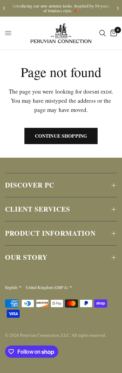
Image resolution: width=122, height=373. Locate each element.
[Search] (102, 33)
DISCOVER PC (29, 185)
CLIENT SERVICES (37, 209)
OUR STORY (26, 257)
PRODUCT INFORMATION (50, 233)
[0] (112, 33)
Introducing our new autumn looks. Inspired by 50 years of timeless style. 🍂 (61, 8)
